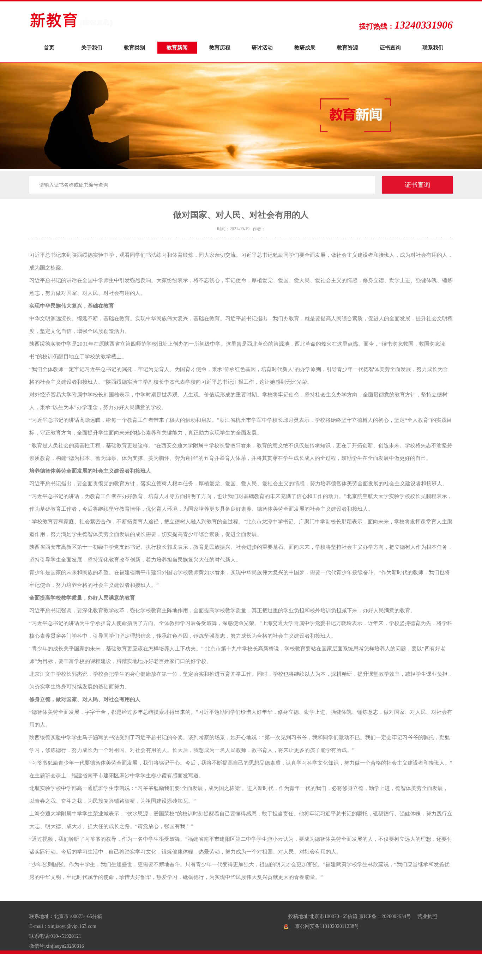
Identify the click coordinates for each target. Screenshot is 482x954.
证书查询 (390, 47)
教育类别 (134, 47)
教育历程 (219, 47)
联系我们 (433, 47)
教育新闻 (177, 47)
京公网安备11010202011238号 (327, 926)
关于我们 (91, 47)
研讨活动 (262, 47)
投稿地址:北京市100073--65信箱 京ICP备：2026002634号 (349, 916)
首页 (49, 47)
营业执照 (427, 916)
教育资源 (347, 47)
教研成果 (304, 47)
